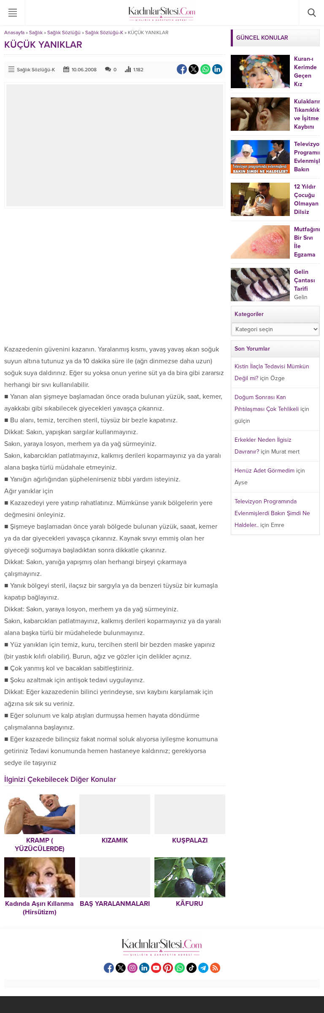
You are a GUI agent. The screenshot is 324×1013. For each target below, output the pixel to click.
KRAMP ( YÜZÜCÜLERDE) (40, 844)
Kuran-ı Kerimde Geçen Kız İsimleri (305, 75)
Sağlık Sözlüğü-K (104, 32)
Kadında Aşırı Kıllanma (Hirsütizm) (39, 908)
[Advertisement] (114, 276)
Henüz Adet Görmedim (264, 470)
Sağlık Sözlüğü (64, 32)
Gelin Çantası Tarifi (304, 280)
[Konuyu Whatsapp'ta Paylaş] (205, 69)
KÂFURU (189, 904)
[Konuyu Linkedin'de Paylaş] (217, 69)
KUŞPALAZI (190, 840)
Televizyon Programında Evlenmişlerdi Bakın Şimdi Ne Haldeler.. (272, 513)
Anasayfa (14, 32)
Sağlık (36, 32)
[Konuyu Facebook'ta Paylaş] (182, 69)
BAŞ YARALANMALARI (115, 904)
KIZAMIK (115, 840)
